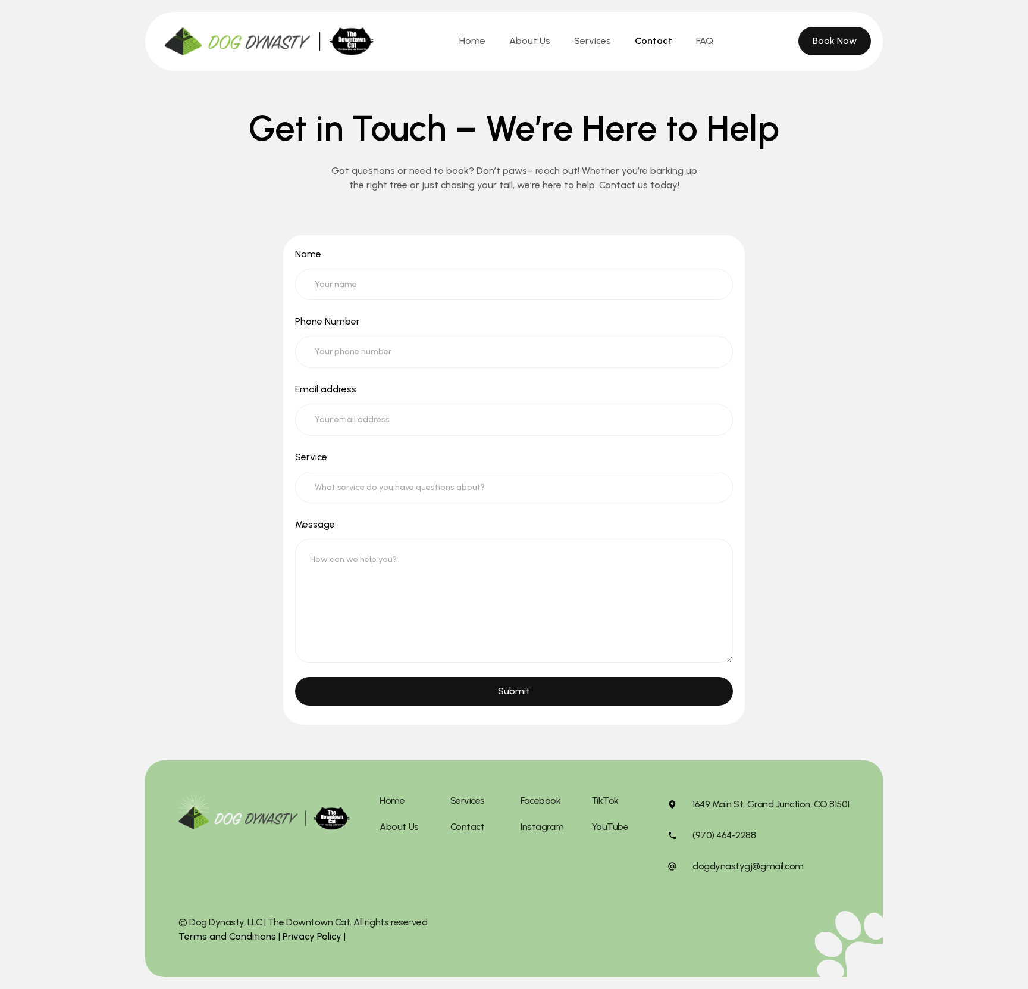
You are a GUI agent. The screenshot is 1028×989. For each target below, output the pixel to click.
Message (315, 524)
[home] (269, 41)
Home (472, 40)
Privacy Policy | (313, 936)
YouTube (610, 826)
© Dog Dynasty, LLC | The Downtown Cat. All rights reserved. (303, 922)
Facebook (540, 800)
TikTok (605, 800)
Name (308, 254)
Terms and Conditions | (229, 936)
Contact (653, 40)
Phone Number (327, 321)
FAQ (704, 40)
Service (311, 457)
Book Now (835, 40)
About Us (529, 40)
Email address (325, 389)
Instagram (542, 826)
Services (592, 40)
